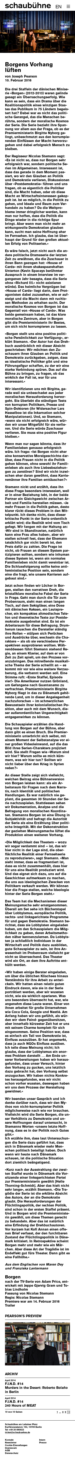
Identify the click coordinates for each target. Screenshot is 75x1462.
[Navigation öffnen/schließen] (68, 6)
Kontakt (9, 1440)
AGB (7, 1450)
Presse (42, 1442)
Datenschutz (11, 1453)
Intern (42, 1440)
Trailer (10, 1305)
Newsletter (10, 1442)
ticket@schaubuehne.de (17, 1432)
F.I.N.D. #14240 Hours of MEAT (20, 1403)
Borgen (13, 1277)
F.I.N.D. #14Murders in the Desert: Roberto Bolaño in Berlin (36, 1388)
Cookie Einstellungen (16, 1445)
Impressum (11, 1448)
